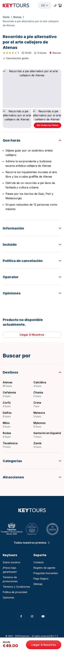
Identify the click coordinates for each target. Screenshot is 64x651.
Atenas (17, 17)
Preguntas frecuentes (45, 573)
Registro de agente (44, 567)
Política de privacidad (15, 592)
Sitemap (37, 584)
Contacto (38, 562)
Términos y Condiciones (16, 586)
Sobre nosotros (11, 562)
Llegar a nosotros (43, 644)
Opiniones (8, 597)
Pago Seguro (40, 578)
